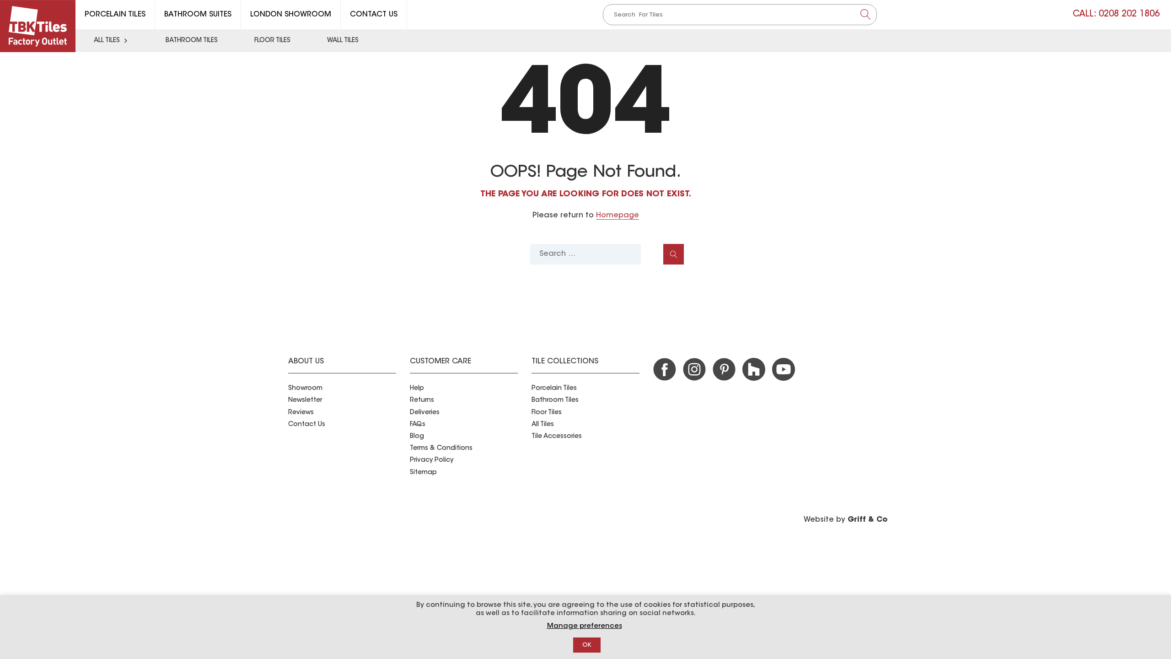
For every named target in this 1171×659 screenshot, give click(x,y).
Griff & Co (867, 520)
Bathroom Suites (197, 14)
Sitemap (423, 473)
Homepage (617, 215)
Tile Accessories (557, 436)
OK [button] (586, 645)
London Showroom (290, 14)
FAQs (417, 424)
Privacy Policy (431, 460)
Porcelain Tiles (115, 14)
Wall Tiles (343, 41)
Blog (417, 436)
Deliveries (425, 413)
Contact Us (373, 14)
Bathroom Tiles (192, 41)
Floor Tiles (272, 41)
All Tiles (107, 41)
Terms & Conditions (441, 448)
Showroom (305, 388)
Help (417, 388)
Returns (422, 400)
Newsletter (305, 400)
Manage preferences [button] (584, 626)
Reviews (301, 413)
